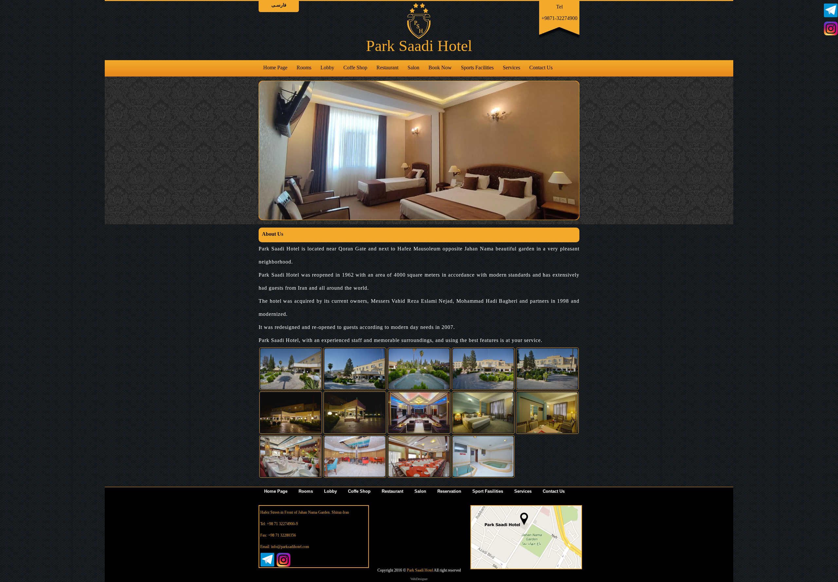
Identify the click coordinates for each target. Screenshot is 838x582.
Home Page (275, 67)
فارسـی (278, 5)
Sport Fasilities (487, 491)
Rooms (304, 67)
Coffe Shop (355, 67)
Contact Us (541, 67)
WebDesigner (419, 579)
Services (511, 67)
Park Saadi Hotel (420, 570)
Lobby (327, 67)
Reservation (449, 491)
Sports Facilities (477, 67)
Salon (413, 67)
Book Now (440, 67)
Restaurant (387, 67)
